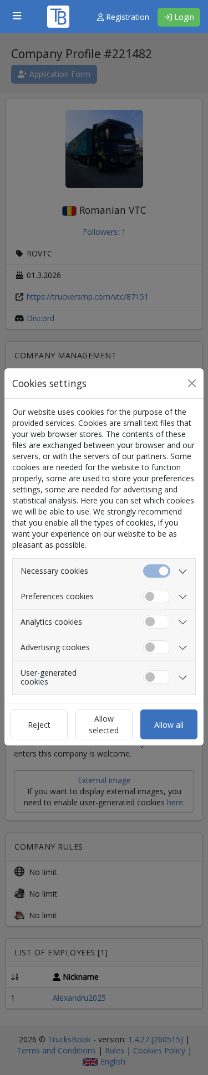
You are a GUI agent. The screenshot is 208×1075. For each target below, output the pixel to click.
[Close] (192, 383)
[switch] (156, 597)
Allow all (169, 724)
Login (183, 17)
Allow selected (104, 724)
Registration (126, 17)
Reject (39, 724)
